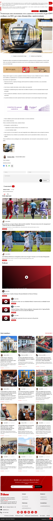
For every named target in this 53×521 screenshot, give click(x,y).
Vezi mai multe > (48, 333)
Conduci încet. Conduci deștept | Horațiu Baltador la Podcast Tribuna (19, 293)
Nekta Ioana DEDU (24, 355)
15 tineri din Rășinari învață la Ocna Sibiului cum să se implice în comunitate (26, 359)
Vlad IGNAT (6, 422)
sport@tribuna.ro (43, 499)
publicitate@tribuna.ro (26, 508)
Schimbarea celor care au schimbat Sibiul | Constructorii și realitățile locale (30, 301)
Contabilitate (43, 503)
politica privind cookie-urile (10, 5)
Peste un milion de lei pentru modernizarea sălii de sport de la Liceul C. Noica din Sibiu (43, 359)
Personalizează (43, 11)
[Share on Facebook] (4, 166)
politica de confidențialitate (33, 3)
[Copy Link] (12, 166)
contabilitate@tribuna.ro (45, 506)
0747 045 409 (25, 497)
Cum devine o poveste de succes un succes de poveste (24, 318)
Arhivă (48, 515)
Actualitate (4, 260)
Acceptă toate (35, 11)
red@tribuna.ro (6, 509)
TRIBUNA (6, 500)
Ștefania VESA (10, 156)
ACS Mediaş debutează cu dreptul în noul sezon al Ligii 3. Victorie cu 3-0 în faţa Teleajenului (25, 256)
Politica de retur (19, 515)
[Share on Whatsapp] (9, 166)
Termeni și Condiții (9, 515)
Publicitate (24, 503)
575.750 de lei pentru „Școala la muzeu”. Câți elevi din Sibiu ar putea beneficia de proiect (26, 393)
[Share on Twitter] (6, 166)
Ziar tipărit (42, 515)
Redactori (42, 494)
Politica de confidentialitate (31, 515)
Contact (49, 3)
